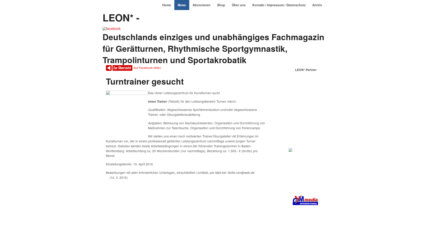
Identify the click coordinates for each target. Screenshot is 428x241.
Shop (221, 5)
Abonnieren (201, 5)
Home (166, 5)
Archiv (317, 5)
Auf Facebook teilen (147, 67)
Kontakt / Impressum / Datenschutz (279, 5)
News (182, 5)
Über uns (239, 5)
